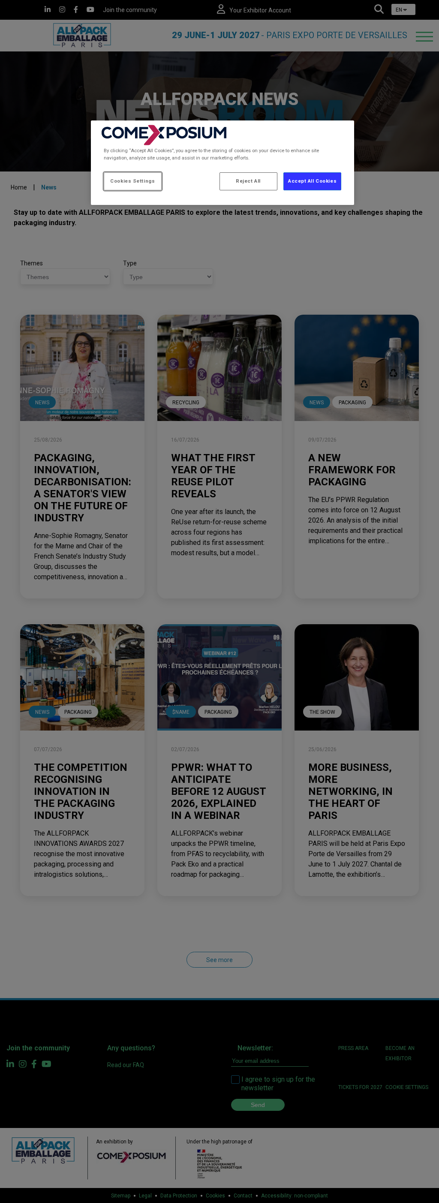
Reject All (248, 181)
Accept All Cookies (312, 181)
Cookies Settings (132, 181)
